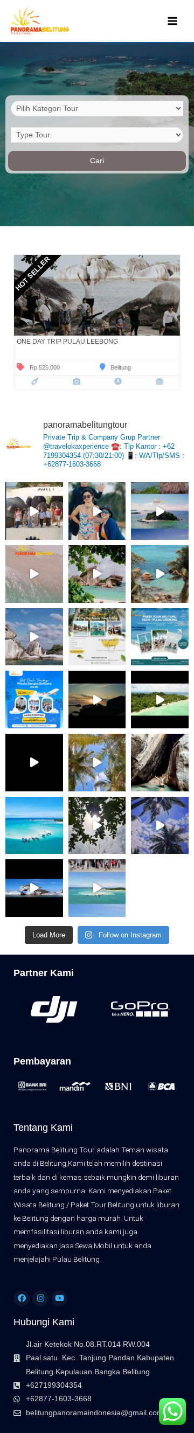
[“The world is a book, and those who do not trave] (160, 637)
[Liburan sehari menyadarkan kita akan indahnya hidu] (34, 762)
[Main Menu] (173, 21)
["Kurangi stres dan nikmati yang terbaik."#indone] (97, 888)
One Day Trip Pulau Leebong (67, 341)
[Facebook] (21, 1298)
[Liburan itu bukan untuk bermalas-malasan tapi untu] (160, 574)
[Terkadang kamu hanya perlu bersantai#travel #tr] (160, 762)
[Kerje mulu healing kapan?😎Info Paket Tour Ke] (97, 511)
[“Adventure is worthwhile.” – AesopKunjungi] (97, 637)
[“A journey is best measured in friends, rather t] (160, 825)
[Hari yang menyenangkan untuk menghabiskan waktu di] (97, 574)
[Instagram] (40, 1298)
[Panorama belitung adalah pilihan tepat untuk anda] (34, 574)
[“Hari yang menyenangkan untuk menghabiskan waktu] (34, 825)
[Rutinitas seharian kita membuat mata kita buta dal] (97, 825)
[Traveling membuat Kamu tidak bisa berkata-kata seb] (34, 699)
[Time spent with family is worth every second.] (160, 511)
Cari (97, 161)
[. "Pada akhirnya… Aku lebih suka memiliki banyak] (34, 637)
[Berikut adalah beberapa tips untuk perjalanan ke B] (34, 511)
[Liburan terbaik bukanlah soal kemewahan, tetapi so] (160, 699)
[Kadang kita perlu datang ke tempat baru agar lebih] (97, 762)
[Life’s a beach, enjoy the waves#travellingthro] (97, 699)
